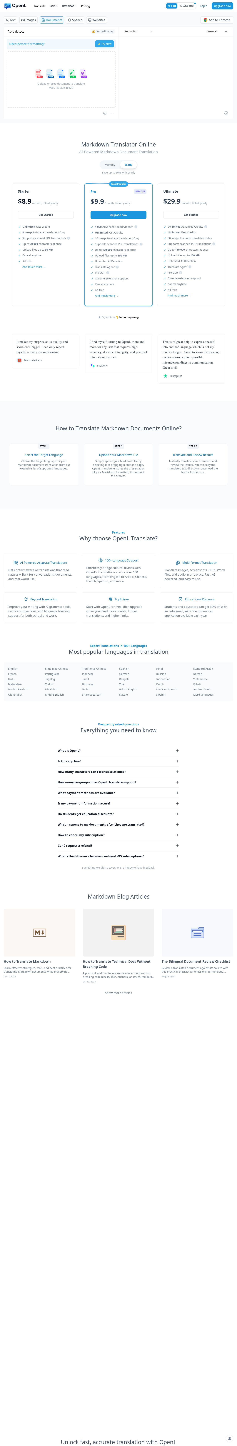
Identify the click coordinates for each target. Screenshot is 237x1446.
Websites (98, 20)
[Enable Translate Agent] (104, 113)
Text (13, 20)
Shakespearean (91, 694)
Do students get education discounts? (86, 814)
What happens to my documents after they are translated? (101, 824)
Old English (15, 694)
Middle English (54, 694)
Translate (39, 6)
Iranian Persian (17, 689)
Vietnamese (200, 679)
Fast (173, 5)
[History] (226, 113)
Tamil (85, 679)
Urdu (11, 679)
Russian (161, 674)
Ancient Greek (202, 689)
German (124, 674)
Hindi (159, 668)
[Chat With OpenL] (229, 1438)
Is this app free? (69, 761)
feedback (148, 867)
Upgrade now (222, 6)
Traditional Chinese (94, 668)
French (12, 674)
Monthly (110, 164)
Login (203, 6)
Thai (122, 684)
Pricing (85, 6)
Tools (52, 6)
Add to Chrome (219, 20)
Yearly (128, 164)
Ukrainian (51, 689)
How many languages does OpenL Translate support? (97, 782)
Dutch (160, 684)
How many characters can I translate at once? (92, 772)
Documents (54, 20)
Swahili (160, 694)
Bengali (124, 679)
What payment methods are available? (86, 793)
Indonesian (163, 679)
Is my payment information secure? (84, 803)
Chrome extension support (111, 278)
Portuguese (52, 674)
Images (31, 20)
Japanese (88, 674)
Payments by (108, 317)
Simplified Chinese (56, 668)
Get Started (46, 214)
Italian (86, 689)
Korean (197, 674)
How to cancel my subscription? (81, 835)
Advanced (188, 5)
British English (128, 689)
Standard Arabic (203, 668)
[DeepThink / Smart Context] (112, 113)
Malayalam (15, 684)
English (12, 668)
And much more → (34, 267)
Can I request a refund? (75, 846)
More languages (203, 694)
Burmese (87, 684)
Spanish (124, 668)
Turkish (49, 684)
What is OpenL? (69, 751)
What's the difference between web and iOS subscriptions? (101, 856)
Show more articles (118, 993)
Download (68, 6)
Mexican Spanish (166, 689)
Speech (77, 20)
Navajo (123, 694)
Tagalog (50, 679)
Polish (197, 684)
